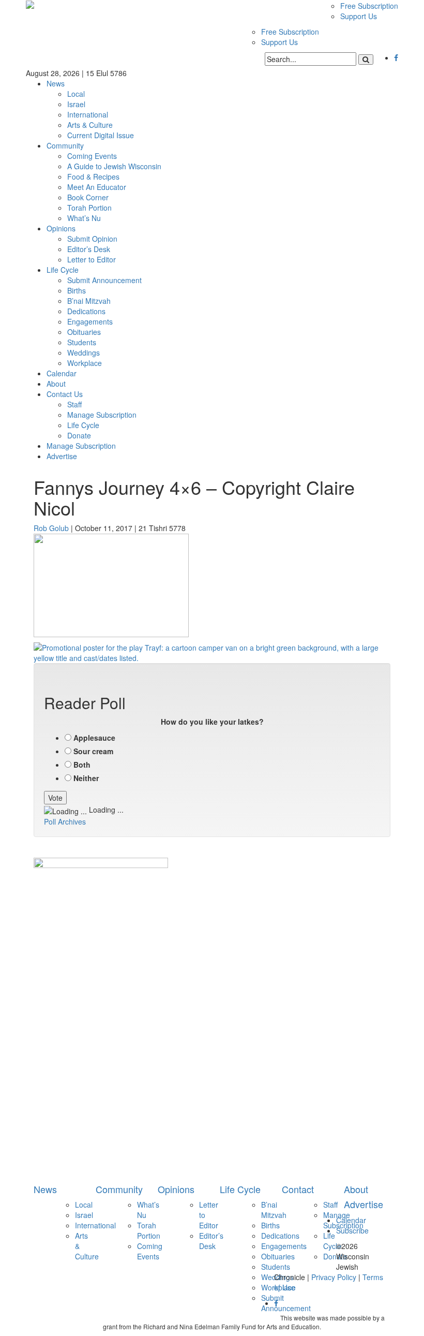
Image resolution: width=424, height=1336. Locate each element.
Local (76, 94)
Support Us (358, 16)
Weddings (83, 352)
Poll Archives (65, 821)
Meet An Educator (96, 187)
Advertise (62, 456)
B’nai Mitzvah (89, 301)
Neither (86, 778)
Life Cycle (63, 270)
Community (65, 145)
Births (76, 290)
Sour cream (93, 751)
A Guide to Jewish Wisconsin (114, 166)
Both (81, 764)
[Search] (365, 59)
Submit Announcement (104, 280)
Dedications (86, 311)
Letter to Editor (91, 259)
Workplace (84, 363)
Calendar (62, 373)
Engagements (90, 321)
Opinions (61, 228)
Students (81, 342)
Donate (79, 435)
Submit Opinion (92, 238)
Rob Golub (51, 528)
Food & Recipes (93, 176)
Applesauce (94, 737)
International (87, 114)
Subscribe (352, 1230)
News (56, 83)
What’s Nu (84, 218)
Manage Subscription (102, 414)
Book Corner (88, 197)
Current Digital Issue (100, 135)
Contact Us (65, 394)
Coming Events (92, 156)
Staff (74, 404)
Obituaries (84, 332)
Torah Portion (89, 207)
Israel (76, 104)
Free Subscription (369, 6)
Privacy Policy (333, 1277)
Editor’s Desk (88, 249)
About (56, 383)
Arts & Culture (90, 125)
